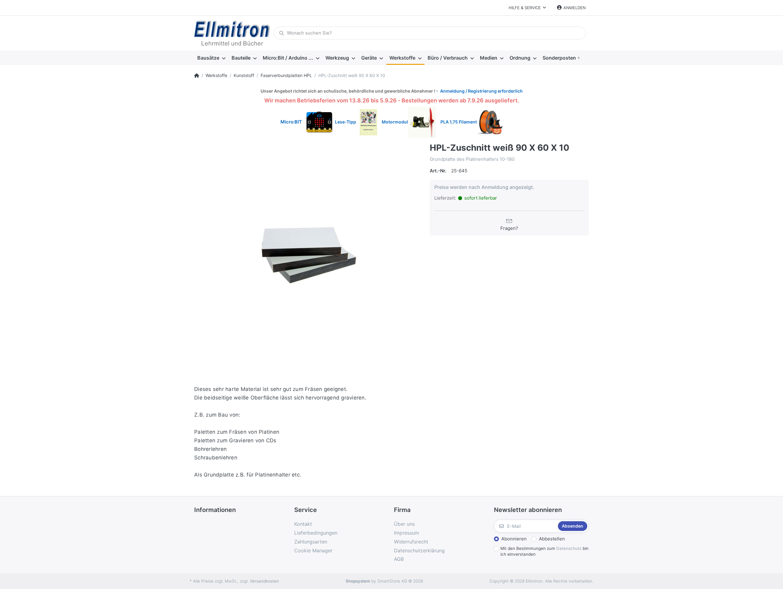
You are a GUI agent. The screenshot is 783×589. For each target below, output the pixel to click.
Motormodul (393, 121)
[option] (307, 256)
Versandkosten (264, 581)
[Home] (196, 75)
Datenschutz (568, 548)
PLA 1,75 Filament (459, 121)
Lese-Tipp (347, 121)
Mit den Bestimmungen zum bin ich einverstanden (544, 551)
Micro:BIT (291, 122)
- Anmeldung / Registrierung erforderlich (479, 91)
